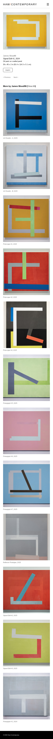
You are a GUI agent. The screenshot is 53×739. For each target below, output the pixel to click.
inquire (8, 70)
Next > (16, 77)
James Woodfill (9, 56)
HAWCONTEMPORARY (20, 4)
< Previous (7, 77)
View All (31, 86)
